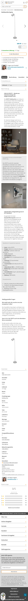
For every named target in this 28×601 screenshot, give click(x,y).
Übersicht (4, 77)
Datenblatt (21, 77)
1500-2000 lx (5, 449)
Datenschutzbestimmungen (13, 583)
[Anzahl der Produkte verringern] (19, 47)
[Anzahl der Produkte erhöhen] (25, 47)
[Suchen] (25, 6)
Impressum (14, 588)
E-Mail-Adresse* (6, 567)
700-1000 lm (5, 444)
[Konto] (24, 2)
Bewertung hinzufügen (14, 507)
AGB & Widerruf (14, 591)
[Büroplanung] (25, 598)
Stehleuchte (5, 398)
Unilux (3, 466)
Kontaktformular (11, 479)
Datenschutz (14, 594)
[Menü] (2, 2)
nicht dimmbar (6, 439)
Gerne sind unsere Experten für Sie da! (15, 67)
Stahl (3, 458)
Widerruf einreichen (14, 597)
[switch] (3, 599)
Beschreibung (12, 77)
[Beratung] (25, 595)
